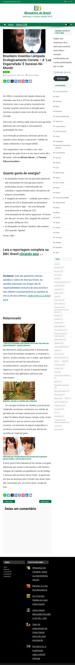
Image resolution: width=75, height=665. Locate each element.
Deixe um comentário (33, 75)
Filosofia (57, 162)
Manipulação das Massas (61, 386)
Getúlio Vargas (60, 339)
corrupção (58, 289)
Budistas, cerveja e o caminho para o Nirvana (20, 401)
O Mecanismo (59, 405)
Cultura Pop (59, 300)
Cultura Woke (59, 303)
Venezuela (58, 429)
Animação (58, 101)
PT (57, 412)
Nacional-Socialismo (61, 391)
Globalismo (59, 343)
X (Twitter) (7, 571)
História (57, 177)
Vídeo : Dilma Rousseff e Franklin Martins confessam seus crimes (10, 501)
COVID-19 (58, 293)
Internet (57, 192)
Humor (57, 187)
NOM (68, 398)
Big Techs (58, 271)
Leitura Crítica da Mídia (62, 197)
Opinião (57, 222)
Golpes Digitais (59, 172)
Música (57, 212)
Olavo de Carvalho (61, 402)
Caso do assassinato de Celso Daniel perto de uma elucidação (39, 632)
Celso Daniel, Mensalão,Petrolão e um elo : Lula (41, 614)
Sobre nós (7, 569)
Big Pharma (59, 267)
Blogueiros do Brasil (37, 13)
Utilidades (58, 242)
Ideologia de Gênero (61, 357)
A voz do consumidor (61, 91)
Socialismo (59, 416)
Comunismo (59, 285)
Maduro (58, 381)
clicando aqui (29, 254)
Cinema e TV (59, 121)
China (57, 278)
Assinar (61, 78)
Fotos (57, 167)
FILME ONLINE (59, 326)
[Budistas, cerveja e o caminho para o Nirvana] (19, 390)
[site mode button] (67, 24)
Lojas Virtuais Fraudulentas (62, 377)
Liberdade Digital (60, 202)
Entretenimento (60, 152)
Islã (56, 361)
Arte (57, 264)
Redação (21, 75)
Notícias (6, 72)
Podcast (57, 227)
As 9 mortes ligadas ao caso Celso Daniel (40, 600)
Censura (58, 275)
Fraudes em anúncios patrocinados (60, 335)
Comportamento (60, 126)
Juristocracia (59, 364)
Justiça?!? (58, 368)
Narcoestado (59, 394)
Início (10, 24)
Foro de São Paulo (60, 330)
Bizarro (57, 106)
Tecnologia (58, 237)
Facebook (58, 319)
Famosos (58, 157)
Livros (57, 372)
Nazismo (58, 398)
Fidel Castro (58, 322)
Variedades (58, 247)
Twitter (58, 425)
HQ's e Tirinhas (59, 182)
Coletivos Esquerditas (62, 282)
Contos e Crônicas (60, 131)
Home (5, 567)
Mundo (57, 207)
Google (57, 350)
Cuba (57, 296)
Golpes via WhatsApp (61, 346)
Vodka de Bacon (45, 501)
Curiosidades (59, 141)
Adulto (57, 96)
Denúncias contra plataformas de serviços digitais (61, 309)
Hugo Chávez (59, 354)
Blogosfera (58, 111)
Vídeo (57, 252)
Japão (65, 361)
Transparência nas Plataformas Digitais (61, 421)
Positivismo (59, 409)
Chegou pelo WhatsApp (62, 116)
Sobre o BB (21, 24)
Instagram (7, 574)
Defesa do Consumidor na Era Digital (63, 146)
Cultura (57, 136)
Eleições (58, 315)
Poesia (57, 232)
